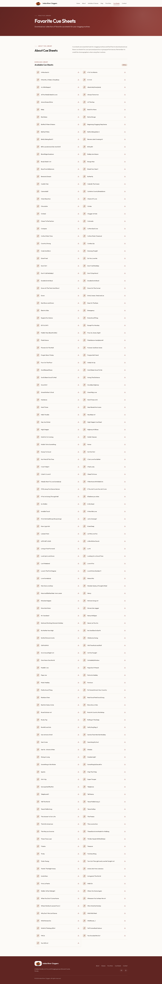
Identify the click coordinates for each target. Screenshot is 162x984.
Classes (103, 966)
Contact (124, 3)
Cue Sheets (116, 3)
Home (78, 3)
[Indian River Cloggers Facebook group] (125, 970)
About (84, 3)
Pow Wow (108, 3)
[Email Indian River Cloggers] (121, 970)
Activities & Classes (93, 3)
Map (102, 3)
